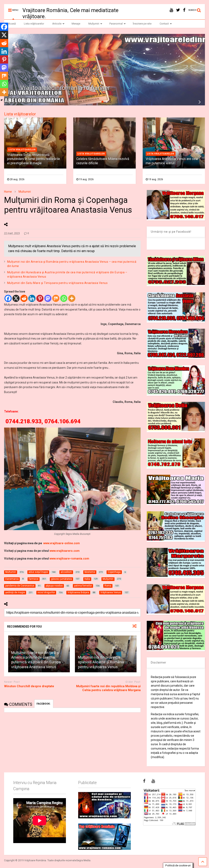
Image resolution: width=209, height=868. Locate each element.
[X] (16, 298)
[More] (71, 298)
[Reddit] (24, 298)
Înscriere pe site (142, 23)
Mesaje (76, 23)
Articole (56, 23)
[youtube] (171, 10)
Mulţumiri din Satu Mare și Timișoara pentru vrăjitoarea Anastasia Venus (57, 283)
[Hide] (1, 100)
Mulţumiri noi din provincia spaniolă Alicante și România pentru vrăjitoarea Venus (101, 662)
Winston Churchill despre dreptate (29, 686)
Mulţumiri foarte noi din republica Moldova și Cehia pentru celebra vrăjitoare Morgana (108, 688)
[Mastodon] (47, 298)
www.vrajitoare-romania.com (69, 558)
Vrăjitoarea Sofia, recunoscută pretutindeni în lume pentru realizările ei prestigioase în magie (33, 159)
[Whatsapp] (63, 298)
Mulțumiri (93, 23)
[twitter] (178, 10)
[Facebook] (8, 298)
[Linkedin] (32, 298)
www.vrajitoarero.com (65, 550)
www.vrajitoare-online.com (61, 543)
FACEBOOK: (44, 703)
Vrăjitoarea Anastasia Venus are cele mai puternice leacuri (172, 161)
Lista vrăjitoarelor (34, 23)
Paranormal (116, 23)
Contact (164, 23)
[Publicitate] (104, 805)
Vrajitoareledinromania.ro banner (65, 87)
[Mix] (55, 298)
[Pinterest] (39, 298)
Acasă (12, 23)
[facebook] (184, 10)
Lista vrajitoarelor (22, 150)
